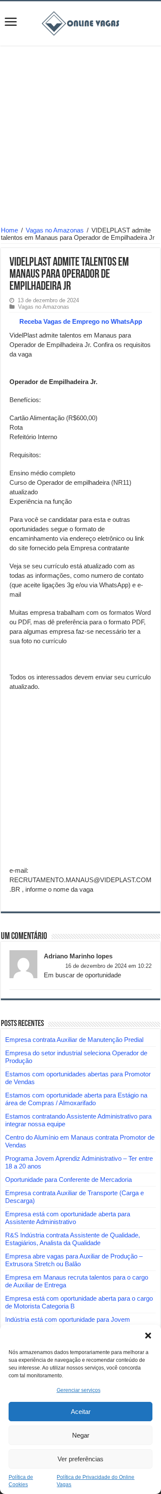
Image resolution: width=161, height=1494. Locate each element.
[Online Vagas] (80, 22)
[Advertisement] (80, 137)
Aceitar (81, 1411)
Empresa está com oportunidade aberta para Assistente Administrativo (67, 1217)
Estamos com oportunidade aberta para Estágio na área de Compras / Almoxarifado (76, 1099)
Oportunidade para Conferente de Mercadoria (68, 1179)
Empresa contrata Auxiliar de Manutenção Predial (74, 1039)
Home (9, 230)
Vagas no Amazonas (55, 230)
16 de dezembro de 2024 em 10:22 (108, 966)
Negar (80, 1435)
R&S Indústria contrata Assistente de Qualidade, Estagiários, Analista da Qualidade (72, 1238)
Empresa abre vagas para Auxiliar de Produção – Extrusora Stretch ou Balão (74, 1260)
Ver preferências (80, 1459)
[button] (148, 1335)
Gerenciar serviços (78, 1390)
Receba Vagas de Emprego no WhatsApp (80, 321)
